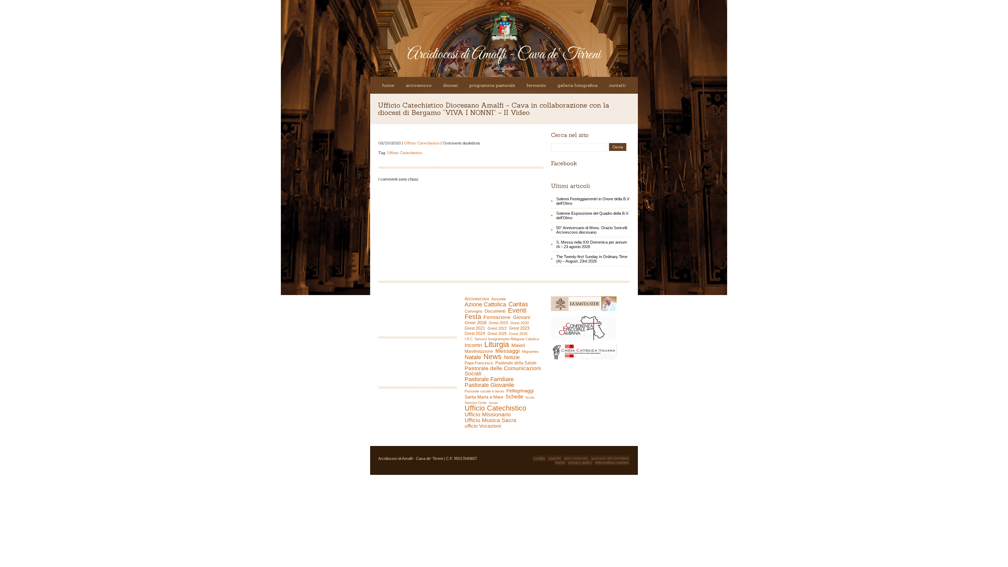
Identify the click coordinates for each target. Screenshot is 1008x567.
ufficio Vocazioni (483, 426)
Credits (539, 458)
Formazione (497, 317)
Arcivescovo (419, 85)
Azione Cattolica (485, 304)
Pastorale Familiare (489, 379)
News (493, 356)
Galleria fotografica (577, 85)
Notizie (512, 357)
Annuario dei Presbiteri (610, 458)
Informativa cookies (612, 462)
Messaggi (507, 351)
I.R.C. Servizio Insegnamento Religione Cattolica (502, 339)
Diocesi (450, 85)
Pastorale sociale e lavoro (484, 391)
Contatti (617, 85)
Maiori (518, 345)
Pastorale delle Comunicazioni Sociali (503, 371)
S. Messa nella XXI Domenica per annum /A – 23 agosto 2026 (591, 244)
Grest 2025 (497, 334)
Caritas (518, 304)
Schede (514, 396)
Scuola (530, 397)
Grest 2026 (518, 334)
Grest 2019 (498, 323)
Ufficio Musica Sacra (490, 420)
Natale (473, 357)
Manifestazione (479, 351)
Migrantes (530, 351)
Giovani (521, 317)
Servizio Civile (475, 403)
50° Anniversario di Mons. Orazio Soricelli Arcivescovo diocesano (591, 229)
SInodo (493, 403)
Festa (473, 316)
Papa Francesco (479, 363)
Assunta (498, 299)
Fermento (536, 85)
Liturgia (496, 344)
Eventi (517, 310)
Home (388, 85)
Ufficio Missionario (488, 414)
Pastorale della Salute (516, 363)
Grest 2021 (475, 328)
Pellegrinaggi (520, 390)
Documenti (495, 311)
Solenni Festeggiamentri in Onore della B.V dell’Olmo (592, 201)
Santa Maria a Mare (484, 397)
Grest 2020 (519, 323)
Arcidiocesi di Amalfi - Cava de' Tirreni (504, 55)
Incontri (473, 345)
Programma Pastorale (492, 85)
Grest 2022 (497, 328)
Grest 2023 (519, 328)
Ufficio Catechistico (422, 143)
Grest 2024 (475, 333)
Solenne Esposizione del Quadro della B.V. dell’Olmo (592, 215)
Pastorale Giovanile (489, 385)
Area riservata (576, 458)
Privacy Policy (580, 462)
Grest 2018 (475, 322)
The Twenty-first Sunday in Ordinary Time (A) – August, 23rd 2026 (591, 258)
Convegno (473, 311)
